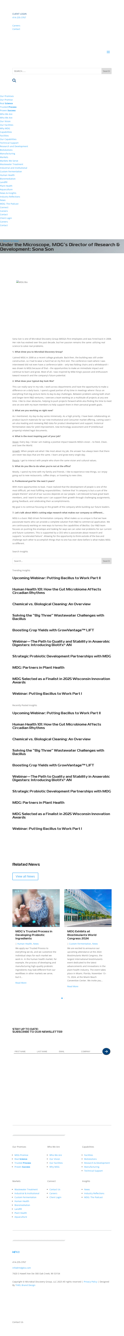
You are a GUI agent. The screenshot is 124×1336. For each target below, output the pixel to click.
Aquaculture (6, 189)
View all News (25, 876)
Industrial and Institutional (13, 167)
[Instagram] (19, 1252)
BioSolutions (6, 149)
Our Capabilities (8, 139)
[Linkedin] (13, 1252)
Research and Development (14, 146)
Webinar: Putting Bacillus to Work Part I (47, 693)
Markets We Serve (9, 160)
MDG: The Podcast (9, 203)
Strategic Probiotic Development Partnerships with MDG (61, 656)
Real (6, 103)
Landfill (3, 182)
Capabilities (6, 132)
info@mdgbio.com (21, 1267)
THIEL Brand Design (25, 1285)
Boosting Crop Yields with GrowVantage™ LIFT (53, 630)
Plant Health (6, 185)
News (3, 200)
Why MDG (5, 128)
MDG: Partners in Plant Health (38, 667)
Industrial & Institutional (27, 1193)
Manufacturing (7, 153)
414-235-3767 (19, 17)
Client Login (19, 13)
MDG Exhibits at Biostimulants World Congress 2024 (81, 935)
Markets (4, 157)
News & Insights (8, 193)
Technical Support (9, 142)
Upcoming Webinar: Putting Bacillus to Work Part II (56, 578)
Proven (8, 110)
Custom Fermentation (11, 171)
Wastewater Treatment (11, 164)
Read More (20, 982)
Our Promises (7, 96)
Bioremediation (8, 178)
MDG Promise (21, 1155)
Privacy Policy (90, 1281)
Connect (4, 207)
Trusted (8, 107)
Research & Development (97, 1162)
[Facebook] (15, 1252)
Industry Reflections (10, 196)
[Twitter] (17, 1252)
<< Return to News (9, 241)
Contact (16, 29)
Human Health (7, 175)
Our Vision (5, 121)
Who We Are (6, 114)
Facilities (4, 135)
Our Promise (6, 99)
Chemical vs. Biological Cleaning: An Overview (51, 604)
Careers (16, 25)
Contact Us (54, 1189)
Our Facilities (6, 124)
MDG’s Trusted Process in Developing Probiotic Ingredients (33, 935)
